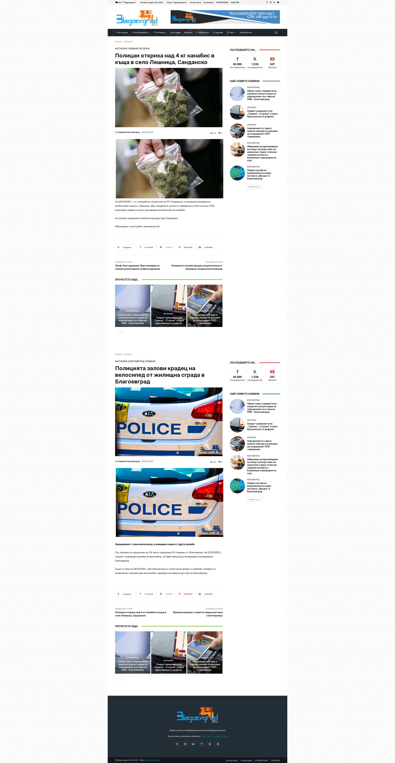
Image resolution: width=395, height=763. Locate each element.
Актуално (128, 41)
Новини (133, 49)
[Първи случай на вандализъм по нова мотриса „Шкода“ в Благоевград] (237, 172)
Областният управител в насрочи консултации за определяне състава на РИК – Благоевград (133, 319)
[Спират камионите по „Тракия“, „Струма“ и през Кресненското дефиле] (169, 306)
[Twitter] (274, 2)
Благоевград (132, 311)
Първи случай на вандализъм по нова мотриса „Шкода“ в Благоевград (259, 174)
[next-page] (122, 332)
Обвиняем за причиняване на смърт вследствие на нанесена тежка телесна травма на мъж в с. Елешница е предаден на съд (262, 153)
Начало (118, 41)
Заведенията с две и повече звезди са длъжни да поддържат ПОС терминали (205, 319)
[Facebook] (267, 2)
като (237, 57)
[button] (276, 32)
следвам (254, 57)
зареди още (253, 186)
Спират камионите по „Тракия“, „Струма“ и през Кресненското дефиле (169, 320)
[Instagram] (270, 2)
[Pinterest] (202, 744)
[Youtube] (278, 2)
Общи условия (152, 760)
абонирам (272, 57)
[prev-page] (117, 332)
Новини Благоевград (129, 132)
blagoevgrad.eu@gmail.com (214, 736)
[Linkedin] (193, 744)
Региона (144, 49)
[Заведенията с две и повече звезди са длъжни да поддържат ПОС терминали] (204, 306)
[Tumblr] (210, 744)
